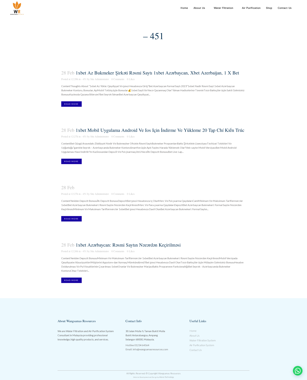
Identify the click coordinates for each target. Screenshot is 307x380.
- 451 (84, 79)
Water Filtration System (202, 340)
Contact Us (195, 349)
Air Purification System (201, 345)
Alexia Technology (166, 377)
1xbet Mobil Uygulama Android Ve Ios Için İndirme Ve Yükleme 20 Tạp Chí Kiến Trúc (160, 130)
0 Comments (117, 79)
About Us (194, 335)
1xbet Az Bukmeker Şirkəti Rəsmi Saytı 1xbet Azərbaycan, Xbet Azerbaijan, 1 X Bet (157, 72)
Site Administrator (99, 79)
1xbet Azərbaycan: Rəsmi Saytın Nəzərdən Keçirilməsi (128, 244)
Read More (71, 104)
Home (193, 330)
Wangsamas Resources (169, 373)
